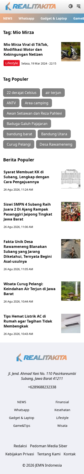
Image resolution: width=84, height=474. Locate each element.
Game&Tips (21, 425)
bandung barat (19, 133)
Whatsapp (26, 18)
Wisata (62, 425)
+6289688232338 (42, 387)
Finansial (62, 402)
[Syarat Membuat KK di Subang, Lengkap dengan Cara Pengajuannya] (70, 179)
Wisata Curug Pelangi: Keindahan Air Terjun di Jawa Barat (30, 288)
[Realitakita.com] (31, 7)
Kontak (70, 454)
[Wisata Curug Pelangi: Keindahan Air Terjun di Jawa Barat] (70, 291)
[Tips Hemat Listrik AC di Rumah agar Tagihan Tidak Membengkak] (70, 323)
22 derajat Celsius (22, 92)
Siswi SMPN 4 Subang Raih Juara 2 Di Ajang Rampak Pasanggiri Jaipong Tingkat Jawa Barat (28, 212)
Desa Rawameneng (56, 144)
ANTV (11, 102)
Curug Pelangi (19, 144)
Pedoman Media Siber (48, 445)
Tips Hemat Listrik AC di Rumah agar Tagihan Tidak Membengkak (28, 321)
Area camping (36, 102)
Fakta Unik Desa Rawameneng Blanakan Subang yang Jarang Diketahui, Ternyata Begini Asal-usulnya (28, 251)
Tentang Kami (48, 454)
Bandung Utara (54, 133)
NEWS (7, 18)
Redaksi (20, 445)
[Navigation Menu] (78, 7)
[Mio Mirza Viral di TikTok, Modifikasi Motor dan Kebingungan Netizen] (70, 51)
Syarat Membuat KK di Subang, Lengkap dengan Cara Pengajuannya (26, 176)
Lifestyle (11, 63)
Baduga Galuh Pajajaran (27, 123)
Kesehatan (62, 410)
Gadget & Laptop (54, 18)
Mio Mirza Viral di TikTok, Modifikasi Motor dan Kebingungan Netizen (26, 49)
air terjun (53, 92)
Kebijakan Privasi (19, 454)
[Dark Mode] (70, 7)
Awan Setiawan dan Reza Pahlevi (34, 113)
